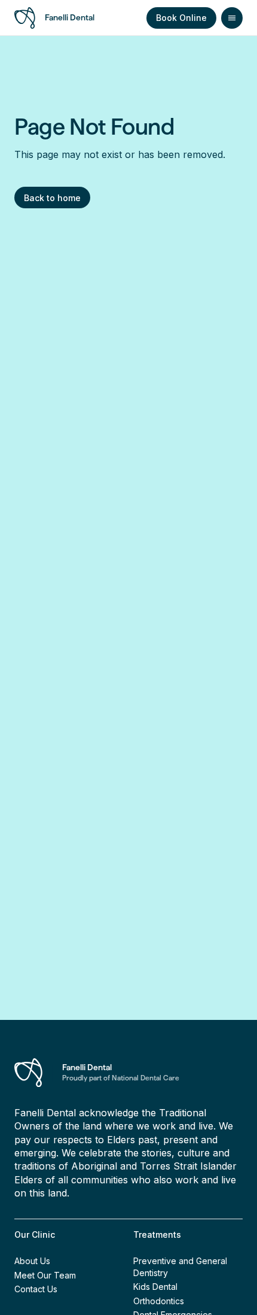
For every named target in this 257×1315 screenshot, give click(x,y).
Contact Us (35, 1289)
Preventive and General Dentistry (180, 1267)
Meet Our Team (45, 1275)
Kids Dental (155, 1286)
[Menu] (232, 18)
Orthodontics (158, 1301)
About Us (32, 1261)
